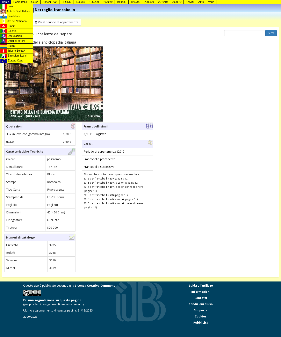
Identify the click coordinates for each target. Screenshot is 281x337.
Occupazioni (14, 35)
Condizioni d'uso (201, 304)
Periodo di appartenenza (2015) (104, 151)
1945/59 (80, 1)
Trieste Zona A (16, 50)
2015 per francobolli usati (99, 195)
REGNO (66, 1)
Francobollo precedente (99, 159)
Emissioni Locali (17, 55)
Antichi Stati (50, 1)
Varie (211, 1)
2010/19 (163, 1)
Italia (10, 6)
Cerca (34, 1)
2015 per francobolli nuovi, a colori (104, 182)
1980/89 (121, 1)
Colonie (11, 30)
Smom (11, 26)
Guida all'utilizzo (200, 285)
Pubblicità (200, 322)
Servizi (190, 1)
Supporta (201, 310)
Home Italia (20, 1)
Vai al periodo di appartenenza (57, 22)
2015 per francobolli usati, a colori (104, 199)
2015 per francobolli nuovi (99, 178)
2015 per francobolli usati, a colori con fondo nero (113, 203)
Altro (201, 1)
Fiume (11, 45)
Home (5, 1)
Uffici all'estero (16, 40)
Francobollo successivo (99, 167)
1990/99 (135, 1)
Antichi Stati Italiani (18, 11)
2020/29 (176, 1)
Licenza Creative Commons (95, 285)
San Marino (14, 16)
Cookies (201, 316)
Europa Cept (15, 60)
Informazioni (200, 292)
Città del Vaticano (16, 21)
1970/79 (108, 1)
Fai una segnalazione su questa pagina (52, 300)
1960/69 (94, 1)
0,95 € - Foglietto (95, 134)
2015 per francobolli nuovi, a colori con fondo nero (113, 186)
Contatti (200, 298)
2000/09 (149, 1)
